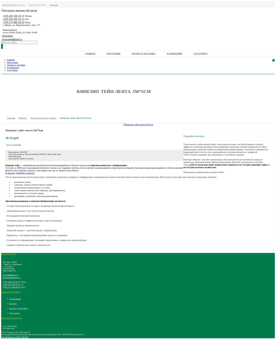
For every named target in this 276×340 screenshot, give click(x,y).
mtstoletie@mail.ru (12, 39)
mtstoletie (54, 5)
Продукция (113, 54)
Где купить (200, 54)
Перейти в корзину (25, 173)
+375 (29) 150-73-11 (10, 5)
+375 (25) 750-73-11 (13, 19)
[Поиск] (2, 46)
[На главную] (19, 10)
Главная (90, 54)
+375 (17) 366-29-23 (13, 22)
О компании (174, 54)
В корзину (10, 173)
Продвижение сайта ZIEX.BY (14, 337)
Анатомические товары (43, 118)
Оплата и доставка (144, 54)
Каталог (23, 118)
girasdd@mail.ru (10, 275)
